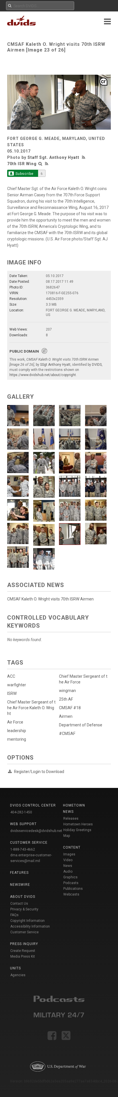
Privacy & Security (24, 909)
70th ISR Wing (22, 163)
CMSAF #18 (70, 707)
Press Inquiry (24, 944)
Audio (67, 871)
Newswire (20, 885)
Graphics (70, 877)
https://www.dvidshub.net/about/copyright (42, 375)
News (67, 866)
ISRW (12, 693)
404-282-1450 (21, 812)
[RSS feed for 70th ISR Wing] (46, 163)
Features (19, 873)
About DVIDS (22, 897)
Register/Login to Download (39, 771)
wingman (67, 690)
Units (15, 968)
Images (69, 854)
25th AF (66, 699)
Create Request (22, 951)
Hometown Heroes (78, 824)
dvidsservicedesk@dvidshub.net (36, 831)
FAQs (14, 915)
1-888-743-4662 (22, 849)
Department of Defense (80, 725)
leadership (16, 730)
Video (67, 860)
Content (71, 847)
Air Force (15, 722)
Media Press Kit (22, 956)
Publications (73, 889)
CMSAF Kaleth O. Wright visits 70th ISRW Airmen (50, 599)
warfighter (16, 685)
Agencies (17, 975)
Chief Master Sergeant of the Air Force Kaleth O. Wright (31, 708)
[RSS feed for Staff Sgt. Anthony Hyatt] (84, 157)
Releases (70, 819)
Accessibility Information (30, 926)
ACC (11, 676)
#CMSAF (67, 733)
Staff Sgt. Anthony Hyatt (53, 157)
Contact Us (19, 904)
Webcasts (71, 894)
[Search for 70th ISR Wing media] (40, 163)
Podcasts (70, 883)
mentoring (16, 739)
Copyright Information (27, 921)
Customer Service (24, 932)
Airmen (65, 716)
